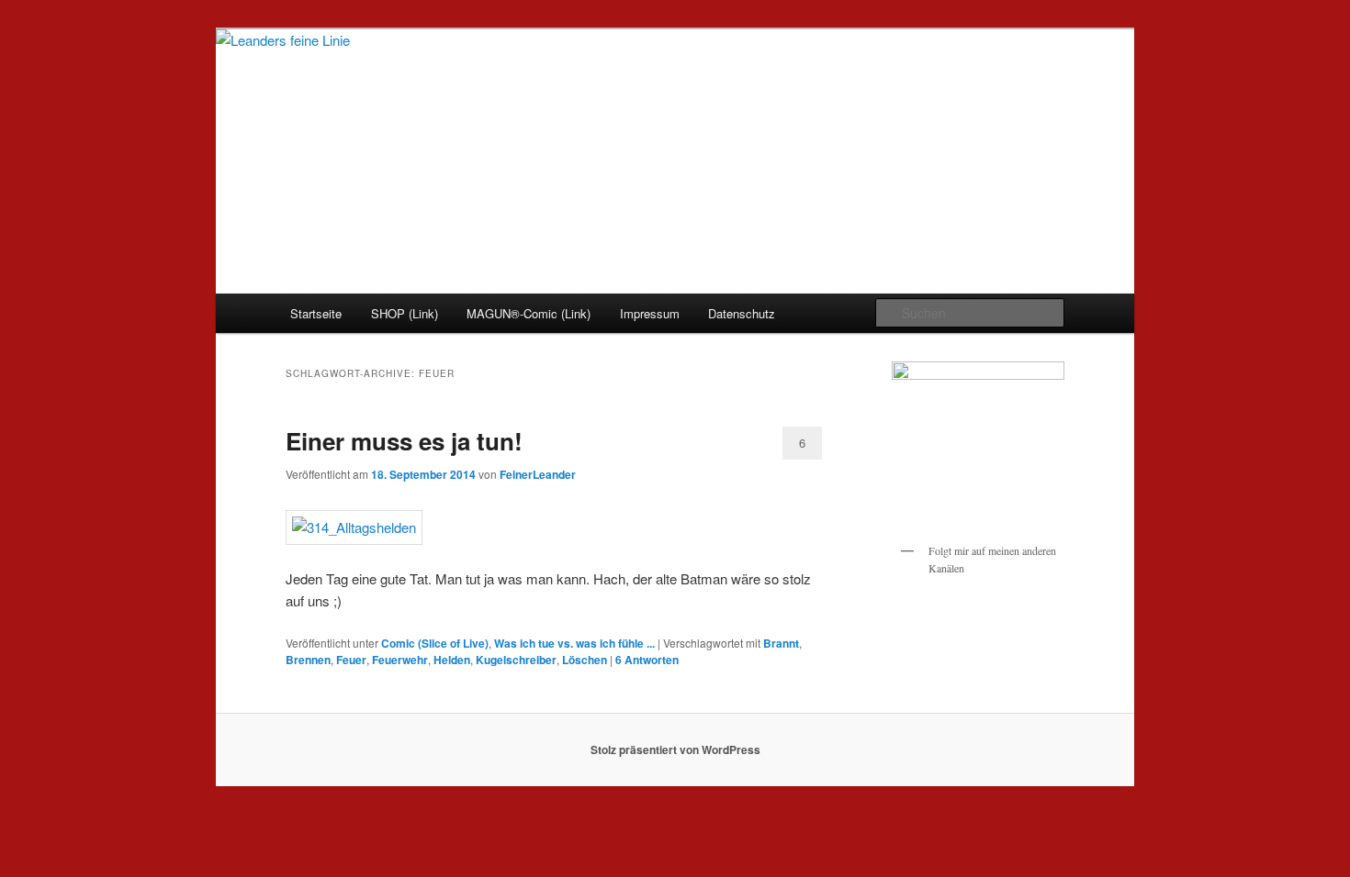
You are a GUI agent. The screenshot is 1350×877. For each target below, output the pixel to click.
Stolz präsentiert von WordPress (675, 749)
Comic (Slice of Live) (435, 643)
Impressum (650, 313)
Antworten (647, 659)
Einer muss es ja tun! (404, 441)
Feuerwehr (400, 659)
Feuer (351, 659)
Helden (451, 659)
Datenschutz (741, 313)
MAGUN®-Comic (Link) (529, 313)
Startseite (316, 313)
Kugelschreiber (516, 659)
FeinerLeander (538, 474)
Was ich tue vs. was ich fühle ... (574, 643)
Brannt (781, 643)
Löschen (584, 659)
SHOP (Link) (404, 313)
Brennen (308, 659)
